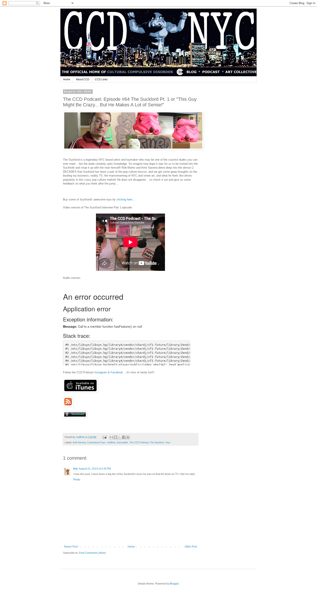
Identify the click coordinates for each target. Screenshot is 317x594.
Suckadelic (122, 442)
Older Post (191, 546)
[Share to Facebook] (124, 437)
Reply (76, 479)
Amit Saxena (79, 442)
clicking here (124, 199)
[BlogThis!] (115, 437)
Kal (75, 468)
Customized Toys (96, 442)
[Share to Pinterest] (128, 437)
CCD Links (101, 79)
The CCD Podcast (139, 442)
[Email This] (111, 437)
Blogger (174, 583)
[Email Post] (104, 437)
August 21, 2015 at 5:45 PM (95, 468)
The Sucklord (157, 442)
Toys (167, 442)
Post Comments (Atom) (92, 552)
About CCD (82, 79)
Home (66, 79)
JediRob (111, 442)
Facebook (117, 372)
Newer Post (71, 546)
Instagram (100, 372)
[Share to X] (120, 437)
